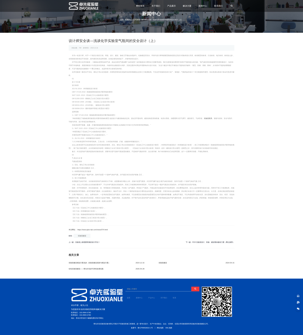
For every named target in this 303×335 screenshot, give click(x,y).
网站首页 (140, 6)
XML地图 (168, 328)
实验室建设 (82, 236)
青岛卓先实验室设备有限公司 (104, 324)
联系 (174, 298)
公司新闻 (136, 20)
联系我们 (218, 6)
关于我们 (156, 6)
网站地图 (160, 328)
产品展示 (171, 6)
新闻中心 (202, 6)
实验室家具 (208, 118)
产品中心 (151, 298)
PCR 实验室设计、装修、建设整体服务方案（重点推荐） (213, 242)
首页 (122, 20)
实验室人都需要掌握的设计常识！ (87, 242)
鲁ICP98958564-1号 (145, 328)
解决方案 (187, 6)
